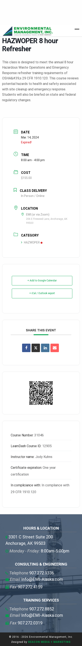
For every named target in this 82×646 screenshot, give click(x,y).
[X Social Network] (36, 348)
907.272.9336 (31, 572)
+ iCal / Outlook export (42, 293)
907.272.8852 (31, 608)
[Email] (54, 348)
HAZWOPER (32, 242)
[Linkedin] (45, 348)
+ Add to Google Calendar (42, 280)
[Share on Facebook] (26, 348)
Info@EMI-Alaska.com (36, 579)
